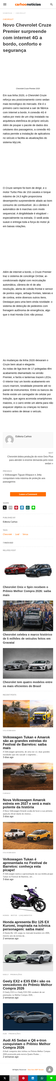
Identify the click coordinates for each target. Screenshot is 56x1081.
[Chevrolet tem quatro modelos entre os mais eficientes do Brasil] (28, 663)
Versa (25, 534)
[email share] (10, 507)
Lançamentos (25, 915)
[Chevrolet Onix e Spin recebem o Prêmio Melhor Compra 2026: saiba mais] (28, 568)
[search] (51, 4)
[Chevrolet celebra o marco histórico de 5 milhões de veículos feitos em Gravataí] (28, 616)
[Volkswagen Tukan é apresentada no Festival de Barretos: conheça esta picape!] (28, 835)
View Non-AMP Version (36, 1070)
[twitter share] (5, 507)
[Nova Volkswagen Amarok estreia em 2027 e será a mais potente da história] (28, 776)
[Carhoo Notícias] (27, 4)
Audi (5, 1033)
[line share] (33, 507)
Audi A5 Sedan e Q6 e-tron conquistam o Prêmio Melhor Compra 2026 (26, 1043)
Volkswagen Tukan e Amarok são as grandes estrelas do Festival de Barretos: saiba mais (26, 742)
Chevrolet (21, 13)
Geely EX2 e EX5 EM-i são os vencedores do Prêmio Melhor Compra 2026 (27, 984)
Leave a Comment (28, 494)
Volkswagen (9, 730)
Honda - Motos (10, 915)
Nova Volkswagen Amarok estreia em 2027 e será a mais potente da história (27, 803)
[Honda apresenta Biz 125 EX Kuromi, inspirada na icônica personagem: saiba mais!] (28, 898)
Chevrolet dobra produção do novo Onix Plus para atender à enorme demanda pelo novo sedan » (30, 460)
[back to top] (49, 1069)
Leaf (17, 534)
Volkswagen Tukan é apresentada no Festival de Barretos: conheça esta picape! (25, 864)
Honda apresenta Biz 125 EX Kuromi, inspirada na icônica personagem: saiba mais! (26, 925)
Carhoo (6, 793)
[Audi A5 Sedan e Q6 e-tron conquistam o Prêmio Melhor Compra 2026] (28, 1016)
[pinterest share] (16, 507)
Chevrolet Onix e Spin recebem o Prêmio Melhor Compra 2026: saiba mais (27, 591)
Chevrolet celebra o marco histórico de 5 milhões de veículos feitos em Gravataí (27, 638)
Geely (6, 974)
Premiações (16, 974)
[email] (14, 1078)
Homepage (7, 13)
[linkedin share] (22, 507)
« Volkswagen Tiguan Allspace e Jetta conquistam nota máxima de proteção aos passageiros (24, 478)
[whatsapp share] (28, 507)
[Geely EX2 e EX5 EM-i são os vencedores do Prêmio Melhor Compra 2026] (28, 957)
